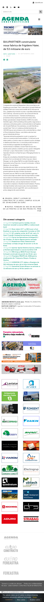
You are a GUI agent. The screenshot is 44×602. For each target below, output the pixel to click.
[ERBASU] (11, 421)
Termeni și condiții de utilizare (12, 584)
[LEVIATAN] (11, 384)
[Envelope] (18, 7)
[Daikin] (32, 421)
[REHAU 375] (21, 334)
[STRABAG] (32, 519)
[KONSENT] (32, 409)
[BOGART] (32, 433)
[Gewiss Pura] (32, 445)
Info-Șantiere (9, 54)
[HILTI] (21, 369)
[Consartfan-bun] (32, 458)
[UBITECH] (32, 482)
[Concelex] (21, 346)
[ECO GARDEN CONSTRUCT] (11, 470)
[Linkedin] (7, 7)
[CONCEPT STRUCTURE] (11, 409)
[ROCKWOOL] (11, 507)
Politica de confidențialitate (33, 584)
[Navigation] (40, 19)
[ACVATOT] (32, 384)
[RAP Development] (32, 494)
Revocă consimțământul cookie (13, 592)
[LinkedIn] (7, 60)
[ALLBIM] (22, 322)
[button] (38, 3)
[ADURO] (11, 519)
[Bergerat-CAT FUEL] (11, 494)
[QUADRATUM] (11, 482)
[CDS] (11, 445)
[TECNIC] (22, 30)
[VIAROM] (11, 458)
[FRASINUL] (32, 396)
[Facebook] (3, 7)
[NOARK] (11, 396)
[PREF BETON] (21, 357)
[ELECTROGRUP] (32, 470)
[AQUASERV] (11, 433)
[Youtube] (14, 7)
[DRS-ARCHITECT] (32, 506)
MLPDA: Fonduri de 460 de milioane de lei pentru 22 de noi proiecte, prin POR (22, 209)
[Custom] (10, 7)
